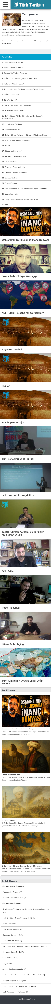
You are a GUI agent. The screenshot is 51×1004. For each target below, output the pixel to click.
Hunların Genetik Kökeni (12, 62)
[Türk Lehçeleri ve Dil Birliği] (25, 441)
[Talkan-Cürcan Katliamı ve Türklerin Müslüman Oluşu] (25, 514)
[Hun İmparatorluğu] (25, 404)
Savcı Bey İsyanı (10, 162)
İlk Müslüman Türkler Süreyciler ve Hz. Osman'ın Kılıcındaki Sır (22, 117)
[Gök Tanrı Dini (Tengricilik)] (25, 477)
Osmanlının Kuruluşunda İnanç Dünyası (19, 729)
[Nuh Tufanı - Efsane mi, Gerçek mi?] (25, 295)
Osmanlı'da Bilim (10, 178)
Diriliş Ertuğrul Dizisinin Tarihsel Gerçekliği (20, 199)
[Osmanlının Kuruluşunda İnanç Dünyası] (25, 222)
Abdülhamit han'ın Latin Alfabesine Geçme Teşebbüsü (24, 189)
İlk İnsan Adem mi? (10, 94)
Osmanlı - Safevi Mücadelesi (14, 173)
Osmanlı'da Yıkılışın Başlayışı (14, 73)
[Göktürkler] (25, 553)
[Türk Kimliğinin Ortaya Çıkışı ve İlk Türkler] (25, 662)
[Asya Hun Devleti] (25, 331)
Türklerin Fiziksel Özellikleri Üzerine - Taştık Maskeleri (24, 89)
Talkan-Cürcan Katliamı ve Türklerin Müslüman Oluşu (24, 135)
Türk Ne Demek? (9, 100)
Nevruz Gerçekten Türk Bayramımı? (17, 105)
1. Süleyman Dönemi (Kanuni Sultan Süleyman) (22, 866)
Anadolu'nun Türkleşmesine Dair (16, 140)
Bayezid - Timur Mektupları (14, 167)
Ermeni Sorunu (9, 183)
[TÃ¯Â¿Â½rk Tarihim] (29, 4)
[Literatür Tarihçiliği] (25, 626)
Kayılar (6, 146)
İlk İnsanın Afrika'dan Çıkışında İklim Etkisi (19, 78)
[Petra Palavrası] (25, 589)
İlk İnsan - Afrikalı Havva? (13, 84)
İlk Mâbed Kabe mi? (11, 129)
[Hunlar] (25, 368)
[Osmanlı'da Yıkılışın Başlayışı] (25, 258)
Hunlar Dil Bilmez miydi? (12, 68)
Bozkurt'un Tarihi (10, 194)
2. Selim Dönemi (8, 820)
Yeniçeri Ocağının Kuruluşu (14, 156)
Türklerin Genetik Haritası (13, 111)
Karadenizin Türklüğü (12, 124)
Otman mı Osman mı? (12, 151)
